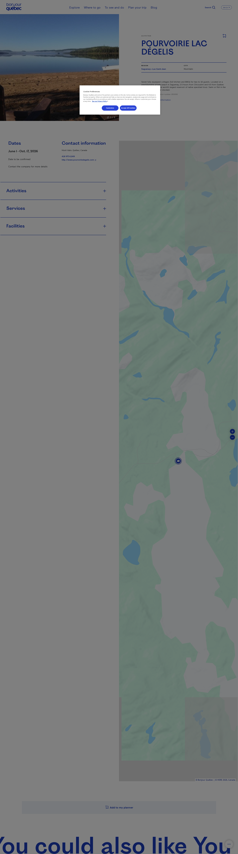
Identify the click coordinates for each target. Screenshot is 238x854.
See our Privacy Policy (100, 101)
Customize (110, 108)
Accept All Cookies (128, 108)
